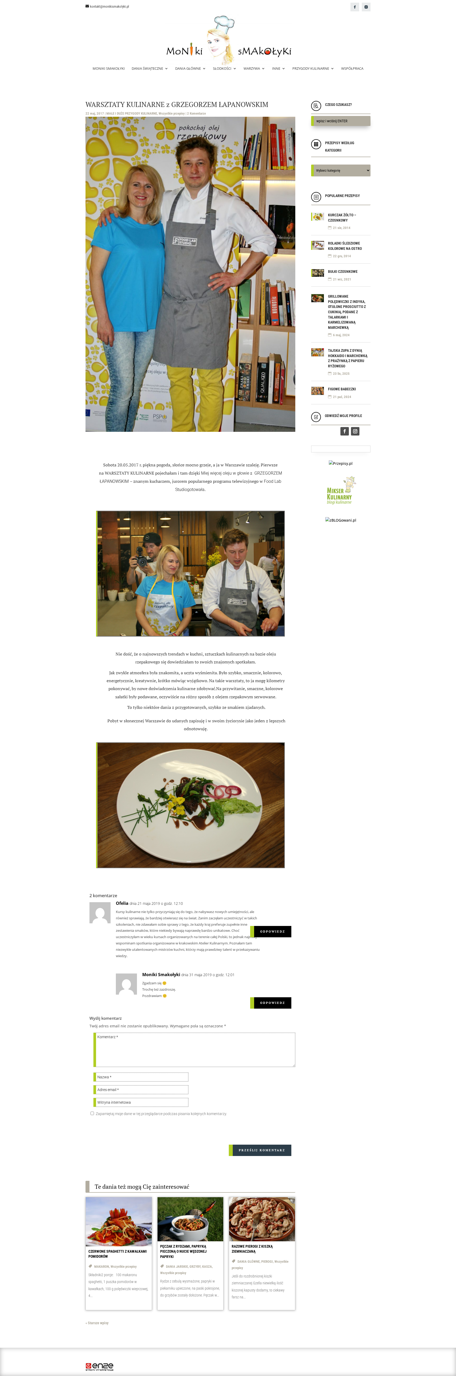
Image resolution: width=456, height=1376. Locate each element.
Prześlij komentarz (262, 1150)
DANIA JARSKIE (177, 1267)
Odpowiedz (272, 931)
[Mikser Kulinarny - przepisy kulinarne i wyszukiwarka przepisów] (340, 505)
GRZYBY (195, 1267)
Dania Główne (188, 69)
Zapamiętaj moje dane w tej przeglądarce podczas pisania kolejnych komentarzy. (161, 1114)
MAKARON (101, 1267)
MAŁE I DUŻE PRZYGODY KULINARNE (131, 113)
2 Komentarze (196, 113)
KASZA (207, 1267)
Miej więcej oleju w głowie (225, 473)
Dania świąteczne (147, 69)
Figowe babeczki (342, 389)
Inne (276, 69)
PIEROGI (267, 1261)
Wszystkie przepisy (172, 113)
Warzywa (252, 69)
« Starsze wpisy (97, 1323)
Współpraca (352, 69)
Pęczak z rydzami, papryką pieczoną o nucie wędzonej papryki (183, 1251)
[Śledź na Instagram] (355, 431)
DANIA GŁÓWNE (249, 1261)
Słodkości (222, 69)
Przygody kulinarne (310, 69)
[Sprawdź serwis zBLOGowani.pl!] (340, 520)
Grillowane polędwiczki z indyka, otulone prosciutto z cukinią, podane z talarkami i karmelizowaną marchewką (347, 312)
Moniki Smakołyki (109, 69)
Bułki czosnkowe (343, 271)
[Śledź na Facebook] (344, 431)
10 (211, 632)
